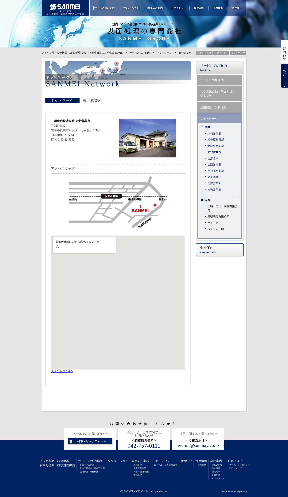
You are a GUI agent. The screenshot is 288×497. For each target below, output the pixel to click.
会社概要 (216, 468)
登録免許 (216, 475)
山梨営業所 (214, 164)
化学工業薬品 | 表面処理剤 (92, 468)
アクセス (221, 53)
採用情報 (201, 461)
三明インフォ (161, 461)
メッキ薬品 (47, 461)
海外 (207, 200)
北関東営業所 (215, 146)
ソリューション (118, 461)
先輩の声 (202, 465)
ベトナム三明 (215, 229)
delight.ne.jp (241, 491)
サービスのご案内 (139, 52)
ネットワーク (164, 52)
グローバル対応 (87, 465)
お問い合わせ (284, 52)
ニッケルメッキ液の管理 (165, 465)
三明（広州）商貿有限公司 (222, 208)
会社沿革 (216, 471)
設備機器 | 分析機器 (89, 471)
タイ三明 (212, 223)
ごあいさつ (217, 465)
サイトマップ (235, 468)
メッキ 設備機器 (141, 471)
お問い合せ (234, 461)
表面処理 (137, 465)
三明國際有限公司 (218, 216)
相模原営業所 (215, 139)
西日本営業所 (215, 170)
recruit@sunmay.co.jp (198, 445)
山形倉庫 (212, 158)
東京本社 (212, 177)
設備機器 (63, 461)
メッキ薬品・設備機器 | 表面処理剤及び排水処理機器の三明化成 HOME (82, 52)
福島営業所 (214, 189)
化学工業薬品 (139, 468)
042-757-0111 (144, 446)
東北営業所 (214, 152)
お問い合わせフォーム (91, 441)
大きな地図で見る (62, 371)
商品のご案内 (140, 461)
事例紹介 (186, 461)
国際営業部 (214, 183)
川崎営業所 (214, 133)
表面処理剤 (47, 465)
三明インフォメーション (178, 8)
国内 (207, 127)
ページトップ (284, 76)
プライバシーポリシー (239, 465)
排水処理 (137, 475)
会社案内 (216, 461)
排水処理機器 (66, 465)
